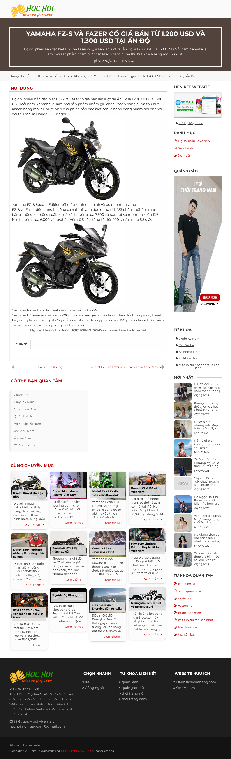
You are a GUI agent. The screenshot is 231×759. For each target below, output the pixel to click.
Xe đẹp (63, 76)
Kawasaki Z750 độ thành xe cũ (64, 549)
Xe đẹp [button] (56, 20)
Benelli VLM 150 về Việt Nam (144, 489)
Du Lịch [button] (162, 20)
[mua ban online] (198, 105)
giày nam (21, 394)
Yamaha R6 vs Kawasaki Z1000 (103, 550)
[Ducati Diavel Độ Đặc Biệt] (29, 486)
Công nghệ (94, 687)
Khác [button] (209, 20)
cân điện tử (186, 584)
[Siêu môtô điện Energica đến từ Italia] (108, 600)
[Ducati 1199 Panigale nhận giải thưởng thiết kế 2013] (29, 545)
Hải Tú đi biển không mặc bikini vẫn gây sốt (207, 444)
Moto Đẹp (81, 76)
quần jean (185, 598)
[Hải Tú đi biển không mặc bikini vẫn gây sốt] (183, 450)
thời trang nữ (132, 693)
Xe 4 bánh (185, 155)
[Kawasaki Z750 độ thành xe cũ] (68, 543)
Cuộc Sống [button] (82, 20)
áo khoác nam (190, 358)
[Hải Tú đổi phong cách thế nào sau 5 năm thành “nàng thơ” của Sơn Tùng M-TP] (183, 393)
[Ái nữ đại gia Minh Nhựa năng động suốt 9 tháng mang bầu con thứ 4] (183, 526)
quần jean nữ (133, 687)
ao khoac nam (190, 351)
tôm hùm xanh (189, 627)
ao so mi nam (24, 431)
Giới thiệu (14, 745)
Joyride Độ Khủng (50, 367)
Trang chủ (18, 76)
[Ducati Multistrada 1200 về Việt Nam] (68, 485)
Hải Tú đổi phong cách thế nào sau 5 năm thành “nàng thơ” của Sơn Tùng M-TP (207, 390)
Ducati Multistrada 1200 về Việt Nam (65, 492)
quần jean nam (26, 409)
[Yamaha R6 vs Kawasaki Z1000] (108, 543)
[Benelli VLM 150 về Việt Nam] (147, 483)
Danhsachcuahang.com (196, 682)
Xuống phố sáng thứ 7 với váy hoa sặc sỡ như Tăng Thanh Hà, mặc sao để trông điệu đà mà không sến (207, 411)
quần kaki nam (26, 416)
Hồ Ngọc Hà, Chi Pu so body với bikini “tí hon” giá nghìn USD (206, 501)
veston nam (187, 605)
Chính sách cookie (31, 745)
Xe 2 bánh (185, 148)
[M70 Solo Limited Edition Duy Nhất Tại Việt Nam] (147, 539)
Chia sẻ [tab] (21, 344)
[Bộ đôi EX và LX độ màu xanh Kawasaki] (108, 485)
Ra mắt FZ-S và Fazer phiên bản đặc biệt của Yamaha (126, 367)
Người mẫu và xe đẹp (194, 141)
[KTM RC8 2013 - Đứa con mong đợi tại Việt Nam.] (29, 605)
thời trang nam (134, 699)
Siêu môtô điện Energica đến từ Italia (107, 606)
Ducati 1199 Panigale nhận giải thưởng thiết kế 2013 (28, 553)
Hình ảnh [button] (186, 20)
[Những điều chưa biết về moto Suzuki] (147, 598)
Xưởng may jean (191, 123)
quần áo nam (189, 338)
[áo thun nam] (198, 244)
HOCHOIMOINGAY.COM (76, 750)
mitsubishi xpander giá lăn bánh (199, 366)
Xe (87, 682)
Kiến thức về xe (42, 76)
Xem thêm (34, 524)
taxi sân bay (187, 634)
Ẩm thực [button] (138, 20)
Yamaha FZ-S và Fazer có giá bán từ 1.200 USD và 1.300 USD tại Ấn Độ (144, 76)
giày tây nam (24, 402)
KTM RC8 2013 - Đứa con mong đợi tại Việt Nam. (28, 613)
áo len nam (23, 438)
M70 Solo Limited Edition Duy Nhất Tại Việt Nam (145, 547)
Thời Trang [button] (111, 20)
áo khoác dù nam (27, 423)
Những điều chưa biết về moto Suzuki (146, 604)
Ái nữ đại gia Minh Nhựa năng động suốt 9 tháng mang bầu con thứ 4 (208, 522)
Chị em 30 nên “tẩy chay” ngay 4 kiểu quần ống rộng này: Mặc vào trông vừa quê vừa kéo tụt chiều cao (207, 486)
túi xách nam (24, 445)
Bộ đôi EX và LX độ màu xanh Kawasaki (106, 493)
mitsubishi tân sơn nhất (195, 620)
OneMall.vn (185, 687)
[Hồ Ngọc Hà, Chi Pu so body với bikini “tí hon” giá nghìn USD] (183, 506)
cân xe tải (186, 345)
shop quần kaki (189, 591)
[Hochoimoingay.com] (32, 8)
